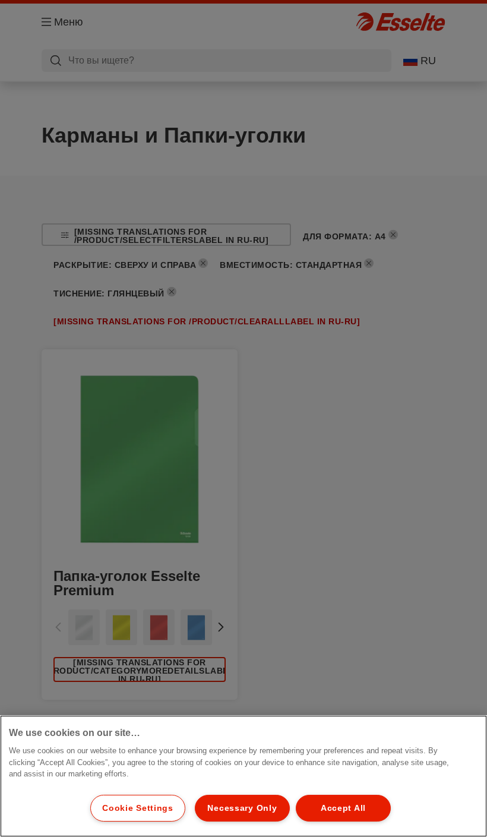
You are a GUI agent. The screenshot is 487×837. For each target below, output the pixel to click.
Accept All (343, 808)
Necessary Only (242, 808)
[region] (243, 776)
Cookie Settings (137, 808)
